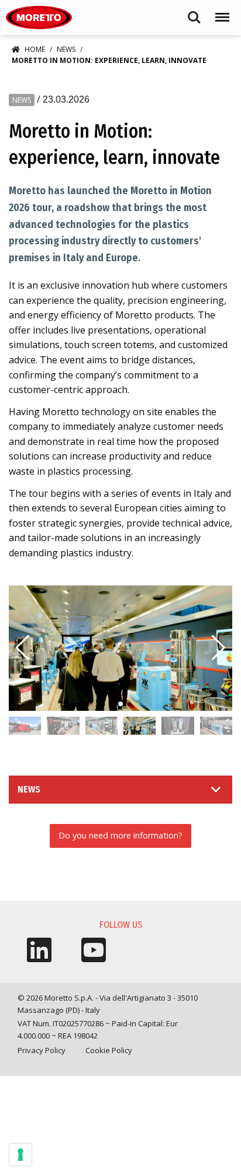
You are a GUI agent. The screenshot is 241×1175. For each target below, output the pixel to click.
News (66, 49)
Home (35, 49)
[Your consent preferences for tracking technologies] (20, 1155)
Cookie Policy (108, 1050)
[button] (218, 648)
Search (194, 11)
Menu (219, 11)
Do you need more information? (120, 835)
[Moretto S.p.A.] (39, 17)
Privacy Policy (42, 1050)
